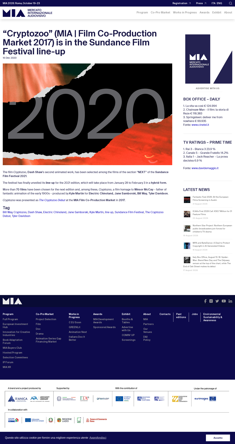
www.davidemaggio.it (205, 168)
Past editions (181, 316)
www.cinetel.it (200, 125)
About (228, 12)
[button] (230, 3)
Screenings (128, 339)
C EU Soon (75, 322)
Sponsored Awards (104, 327)
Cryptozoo (20, 212)
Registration (180, 3)
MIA (145, 319)
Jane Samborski (78, 212)
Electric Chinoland (54, 212)
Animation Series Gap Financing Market (48, 340)
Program (142, 12)
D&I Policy (146, 338)
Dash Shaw (35, 212)
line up (109, 212)
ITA (213, 3)
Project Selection (46, 319)
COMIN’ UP (128, 335)
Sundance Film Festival (129, 212)
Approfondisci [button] (97, 437)
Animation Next (78, 332)
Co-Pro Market (160, 12)
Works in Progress (185, 12)
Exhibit (216, 12)
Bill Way (7, 212)
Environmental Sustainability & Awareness (212, 317)
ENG (219, 3)
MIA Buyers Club (12, 347)
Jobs (195, 314)
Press (199, 3)
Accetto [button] (218, 437)
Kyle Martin (96, 212)
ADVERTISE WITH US (208, 88)
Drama (39, 333)
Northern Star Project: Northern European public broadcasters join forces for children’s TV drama (212, 229)
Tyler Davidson (21, 216)
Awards (205, 12)
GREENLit (74, 327)
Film (38, 324)
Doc (38, 328)
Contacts (164, 314)
